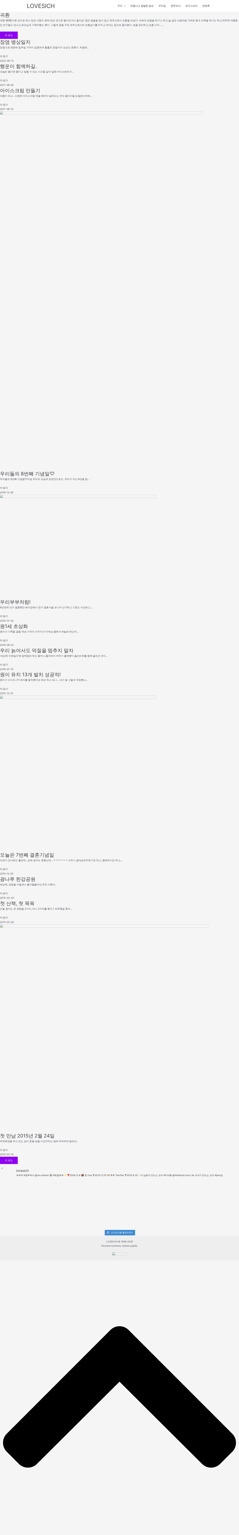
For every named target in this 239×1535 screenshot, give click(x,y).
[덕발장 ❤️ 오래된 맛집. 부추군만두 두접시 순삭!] (104, 1191)
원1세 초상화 (14, 626)
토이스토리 (191, 5)
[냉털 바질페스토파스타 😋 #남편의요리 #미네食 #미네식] (194, 1191)
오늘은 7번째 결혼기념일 (27, 855)
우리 (120, 5)
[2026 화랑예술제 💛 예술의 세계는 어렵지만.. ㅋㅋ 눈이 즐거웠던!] (74, 1191)
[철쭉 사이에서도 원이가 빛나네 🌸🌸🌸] (224, 1191)
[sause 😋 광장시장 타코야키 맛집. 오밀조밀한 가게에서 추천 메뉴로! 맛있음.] (224, 1219)
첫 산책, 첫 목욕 (17, 903)
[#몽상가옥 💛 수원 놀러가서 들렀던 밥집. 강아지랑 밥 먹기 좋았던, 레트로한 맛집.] (194, 1219)
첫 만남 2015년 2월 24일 (27, 1136)
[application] (124, 6)
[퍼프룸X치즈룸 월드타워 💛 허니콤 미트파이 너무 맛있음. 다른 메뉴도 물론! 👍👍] (134, 1191)
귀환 (5, 15)
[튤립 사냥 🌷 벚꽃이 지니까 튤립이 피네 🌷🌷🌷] (44, 1219)
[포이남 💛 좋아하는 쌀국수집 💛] (164, 1219)
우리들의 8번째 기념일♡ (27, 474)
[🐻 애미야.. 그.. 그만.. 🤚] (14, 1219)
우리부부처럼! (15, 602)
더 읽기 (4, 56)
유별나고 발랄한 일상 (142, 5)
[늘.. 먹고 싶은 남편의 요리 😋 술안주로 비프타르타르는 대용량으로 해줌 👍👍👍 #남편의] (164, 1191)
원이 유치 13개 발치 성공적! (30, 674)
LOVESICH (41, 5)
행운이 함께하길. (18, 66)
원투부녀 (175, 5)
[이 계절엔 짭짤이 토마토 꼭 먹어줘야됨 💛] (44, 1191)
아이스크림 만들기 (20, 90)
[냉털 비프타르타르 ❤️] (74, 1219)
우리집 (162, 5)
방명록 (206, 5)
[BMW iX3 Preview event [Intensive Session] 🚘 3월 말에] (14, 1196)
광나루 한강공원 (17, 879)
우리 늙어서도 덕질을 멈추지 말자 (36, 650)
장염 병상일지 (15, 42)
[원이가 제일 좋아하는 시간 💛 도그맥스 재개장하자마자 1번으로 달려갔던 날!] (134, 1219)
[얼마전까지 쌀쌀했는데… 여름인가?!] (104, 1219)
